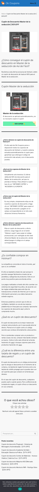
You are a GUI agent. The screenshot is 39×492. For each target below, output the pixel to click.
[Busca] (35, 433)
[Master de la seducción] (19, 101)
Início (3, 14)
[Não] (37, 486)
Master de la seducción (13, 113)
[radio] (12, 407)
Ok (20, 489)
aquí (12, 342)
